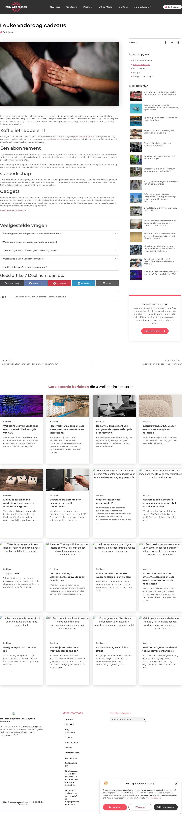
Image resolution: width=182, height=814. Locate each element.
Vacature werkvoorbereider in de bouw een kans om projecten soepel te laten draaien (160, 223)
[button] (176, 783)
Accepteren (115, 807)
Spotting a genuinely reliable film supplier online (160, 118)
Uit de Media (105, 7)
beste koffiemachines (56, 139)
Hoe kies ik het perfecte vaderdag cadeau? (59, 267)
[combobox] (172, 7)
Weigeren (140, 807)
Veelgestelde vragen (143, 76)
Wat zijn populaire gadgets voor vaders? (59, 258)
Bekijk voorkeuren (166, 807)
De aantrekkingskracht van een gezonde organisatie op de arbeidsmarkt (114, 429)
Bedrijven (8, 32)
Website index (71, 742)
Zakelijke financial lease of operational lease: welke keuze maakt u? (159, 261)
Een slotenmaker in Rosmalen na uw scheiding (160, 209)
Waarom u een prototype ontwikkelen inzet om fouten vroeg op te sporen (161, 107)
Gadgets (137, 72)
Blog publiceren (142, 7)
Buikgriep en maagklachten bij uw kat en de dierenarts (161, 182)
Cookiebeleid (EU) (71, 764)
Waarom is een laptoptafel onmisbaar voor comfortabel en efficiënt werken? (159, 503)
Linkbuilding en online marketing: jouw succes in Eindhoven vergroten (18, 503)
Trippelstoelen (11, 573)
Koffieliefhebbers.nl (142, 60)
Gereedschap (139, 68)
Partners (88, 7)
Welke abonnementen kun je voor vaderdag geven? (59, 242)
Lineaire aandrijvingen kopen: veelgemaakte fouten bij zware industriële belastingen (159, 248)
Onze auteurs (71, 758)
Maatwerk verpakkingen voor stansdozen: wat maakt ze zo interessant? (67, 429)
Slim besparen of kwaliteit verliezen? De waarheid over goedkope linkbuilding (71, 778)
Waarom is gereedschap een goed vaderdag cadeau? (59, 250)
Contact (123, 7)
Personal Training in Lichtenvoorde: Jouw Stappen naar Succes (67, 577)
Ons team (71, 7)
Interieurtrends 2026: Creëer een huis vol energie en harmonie (159, 429)
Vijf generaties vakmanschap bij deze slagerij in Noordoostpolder (160, 93)
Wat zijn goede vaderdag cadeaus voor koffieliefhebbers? (59, 233)
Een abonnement (141, 64)
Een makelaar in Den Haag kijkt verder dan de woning (159, 131)
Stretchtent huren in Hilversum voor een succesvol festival (159, 169)
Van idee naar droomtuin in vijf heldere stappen (159, 157)
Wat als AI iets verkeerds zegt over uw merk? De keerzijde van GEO (161, 272)
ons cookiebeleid (154, 798)
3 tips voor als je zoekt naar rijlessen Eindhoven (157, 144)
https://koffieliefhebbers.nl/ (13, 210)
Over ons (55, 7)
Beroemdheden (72, 753)
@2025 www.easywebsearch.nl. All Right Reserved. (23, 803)
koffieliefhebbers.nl (84, 137)
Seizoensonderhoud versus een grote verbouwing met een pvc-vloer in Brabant (160, 236)
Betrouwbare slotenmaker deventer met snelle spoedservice (65, 503)
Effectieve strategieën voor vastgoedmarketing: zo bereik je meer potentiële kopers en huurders (160, 198)
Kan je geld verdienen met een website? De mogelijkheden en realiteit (72, 797)
